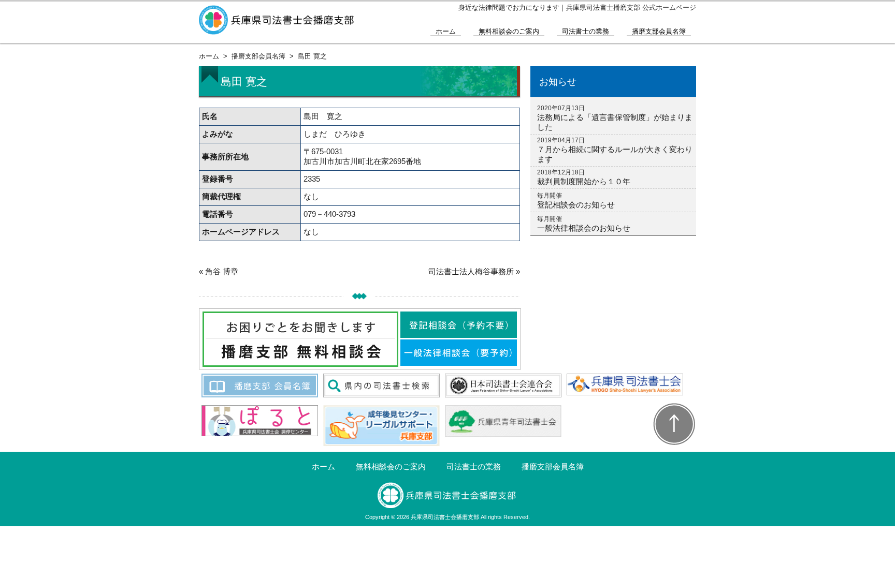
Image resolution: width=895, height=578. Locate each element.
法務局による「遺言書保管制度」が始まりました (614, 122)
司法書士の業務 (585, 31)
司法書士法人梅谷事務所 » (474, 271)
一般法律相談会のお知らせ (583, 228)
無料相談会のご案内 (509, 31)
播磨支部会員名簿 (659, 31)
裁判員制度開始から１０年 (583, 181)
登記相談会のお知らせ (576, 204)
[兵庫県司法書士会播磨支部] (276, 30)
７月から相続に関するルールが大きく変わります (614, 154)
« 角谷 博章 (218, 271)
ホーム (446, 31)
